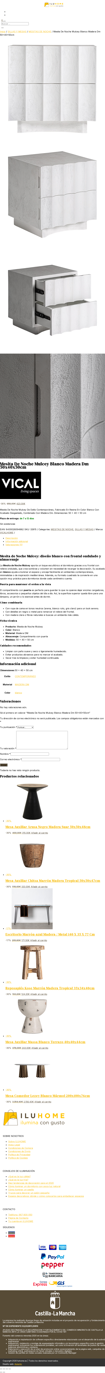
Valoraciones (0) (14, 544)
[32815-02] (52, 352)
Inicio (2, 31)
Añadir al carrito (39, 832)
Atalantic (18, 1364)
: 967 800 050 (20, 1214)
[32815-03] (52, 457)
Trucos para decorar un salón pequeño (28, 1192)
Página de (18, 1218)
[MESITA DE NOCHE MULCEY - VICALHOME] (52, 140)
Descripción (11, 538)
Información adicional (16, 541)
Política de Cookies (18, 1158)
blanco (18, 692)
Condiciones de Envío (19, 1151)
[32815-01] (52, 246)
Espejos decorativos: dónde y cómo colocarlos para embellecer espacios (46, 1196)
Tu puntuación (8, 727)
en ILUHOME (20, 1221)
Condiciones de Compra (20, 1148)
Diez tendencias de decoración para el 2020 (31, 1183)
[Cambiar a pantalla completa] (4, 1368)
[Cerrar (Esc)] (10, 1368)
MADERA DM (22, 684)
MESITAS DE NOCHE (40, 31)
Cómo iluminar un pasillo (21, 1189)
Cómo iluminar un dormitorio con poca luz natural (34, 1186)
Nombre (5, 754)
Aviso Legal (14, 1144)
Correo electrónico (11, 759)
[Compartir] (7, 1368)
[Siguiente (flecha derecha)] (4, 1372)
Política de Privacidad (19, 1154)
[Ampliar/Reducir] (1, 1368)
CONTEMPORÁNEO (25, 676)
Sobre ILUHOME (17, 1141)
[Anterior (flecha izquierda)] (1, 1372)
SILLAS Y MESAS (17, 31)
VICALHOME (6, 532)
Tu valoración (8, 748)
